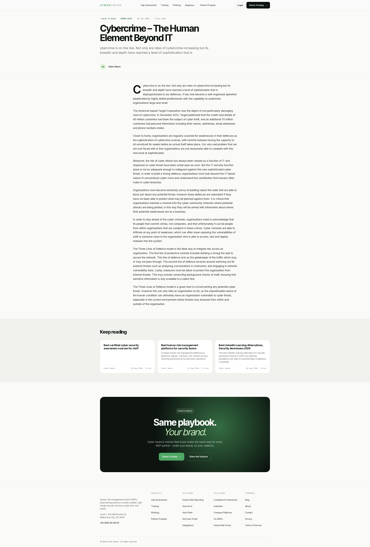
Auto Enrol (187, 506)
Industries (218, 506)
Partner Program (208, 5)
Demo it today (171, 456)
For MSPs (218, 519)
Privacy (248, 519)
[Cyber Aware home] (110, 5)
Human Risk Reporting (193, 500)
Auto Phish (188, 512)
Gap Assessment (149, 5)
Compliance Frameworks (225, 500)
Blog (247, 500)
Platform (189, 5)
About (248, 506)
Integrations (188, 525)
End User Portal (190, 519)
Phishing (177, 5)
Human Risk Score (222, 525)
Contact (248, 512)
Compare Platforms (223, 512)
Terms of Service (253, 525)
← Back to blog (108, 19)
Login (240, 5)
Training (165, 5)
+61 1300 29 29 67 (109, 523)
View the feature (198, 456)
